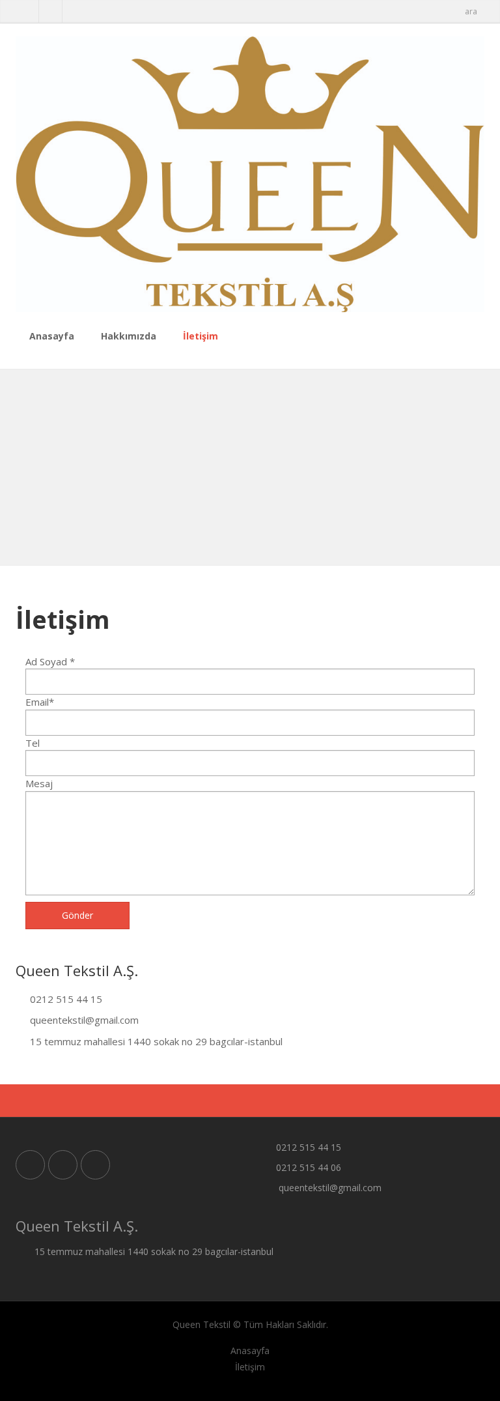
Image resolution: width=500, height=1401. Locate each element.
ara (471, 11)
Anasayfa (51, 336)
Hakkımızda (128, 336)
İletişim (200, 336)
